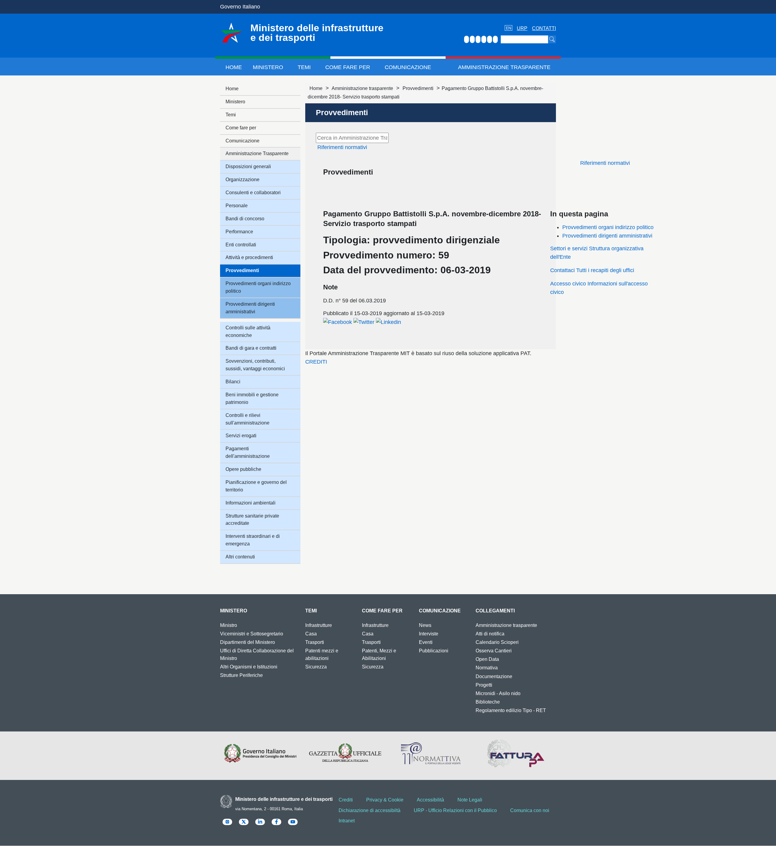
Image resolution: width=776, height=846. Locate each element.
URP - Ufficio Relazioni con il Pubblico (455, 810)
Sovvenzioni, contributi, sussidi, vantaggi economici (255, 364)
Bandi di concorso (245, 218)
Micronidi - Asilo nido (498, 693)
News (425, 625)
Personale (237, 205)
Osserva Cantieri (494, 650)
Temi (304, 67)
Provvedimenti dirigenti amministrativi (607, 236)
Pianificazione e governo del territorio (256, 486)
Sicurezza (316, 666)
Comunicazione (408, 67)
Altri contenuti (240, 556)
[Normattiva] (430, 753)
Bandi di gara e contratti (251, 348)
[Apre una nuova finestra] (337, 322)
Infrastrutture (318, 625)
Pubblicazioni (433, 650)
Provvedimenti (418, 88)
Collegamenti (495, 610)
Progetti (484, 685)
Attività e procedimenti (249, 257)
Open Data (487, 659)
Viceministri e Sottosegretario (251, 633)
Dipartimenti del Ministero (247, 642)
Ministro (228, 625)
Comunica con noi (529, 810)
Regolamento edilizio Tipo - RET (511, 710)
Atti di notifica (490, 633)
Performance (239, 231)
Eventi (426, 642)
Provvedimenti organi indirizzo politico (608, 227)
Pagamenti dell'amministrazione (248, 452)
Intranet (347, 820)
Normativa (487, 667)
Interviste (428, 633)
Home (234, 67)
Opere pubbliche (243, 469)
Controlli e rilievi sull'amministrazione (247, 419)
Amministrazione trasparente (362, 88)
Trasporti (314, 642)
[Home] (231, 33)
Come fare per (347, 67)
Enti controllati (241, 244)
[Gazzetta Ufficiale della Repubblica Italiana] (345, 753)
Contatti (544, 28)
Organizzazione (242, 179)
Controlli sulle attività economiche (248, 331)
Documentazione (494, 676)
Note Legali (469, 799)
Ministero (268, 67)
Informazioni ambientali (251, 502)
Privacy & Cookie (384, 799)
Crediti (346, 799)
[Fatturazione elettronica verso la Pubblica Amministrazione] (516, 753)
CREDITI (316, 362)
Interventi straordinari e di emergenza (253, 540)
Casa (311, 633)
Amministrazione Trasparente (504, 67)
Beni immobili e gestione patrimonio (252, 398)
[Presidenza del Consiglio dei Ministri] (260, 753)
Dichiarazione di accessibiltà (369, 810)
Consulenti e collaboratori (253, 192)
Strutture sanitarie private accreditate (252, 519)
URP (522, 28)
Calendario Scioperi (497, 642)
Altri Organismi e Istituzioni (248, 666)
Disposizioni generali (248, 166)
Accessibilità (430, 799)
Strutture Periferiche (241, 675)
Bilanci (233, 381)
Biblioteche (488, 701)
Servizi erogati (241, 435)
